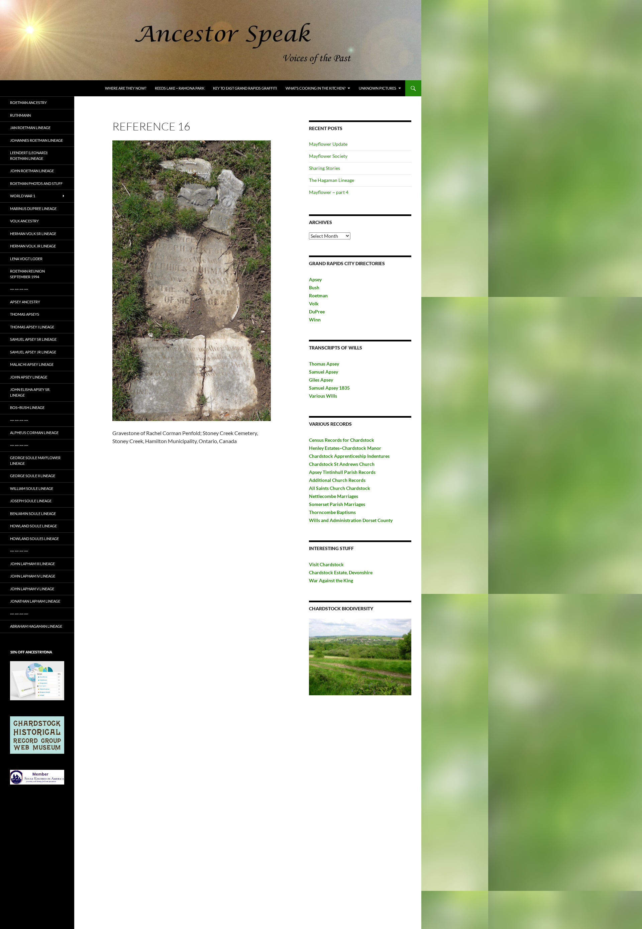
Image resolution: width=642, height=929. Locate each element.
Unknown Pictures (377, 88)
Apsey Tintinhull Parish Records (342, 472)
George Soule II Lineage (32, 476)
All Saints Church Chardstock (339, 488)
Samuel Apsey (323, 372)
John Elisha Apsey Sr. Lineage (30, 392)
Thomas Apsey (324, 364)
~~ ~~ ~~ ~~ (19, 289)
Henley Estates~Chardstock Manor (345, 448)
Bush (314, 287)
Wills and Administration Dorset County (351, 520)
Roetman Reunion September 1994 (27, 274)
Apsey (315, 279)
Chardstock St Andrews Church (341, 464)
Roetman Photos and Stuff (36, 183)
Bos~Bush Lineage (27, 407)
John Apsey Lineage (28, 377)
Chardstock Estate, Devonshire (340, 572)
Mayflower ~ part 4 (328, 192)
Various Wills (323, 396)
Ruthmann (20, 115)
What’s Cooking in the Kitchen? (315, 88)
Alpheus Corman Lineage (34, 432)
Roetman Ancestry (28, 102)
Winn (315, 319)
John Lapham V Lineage (32, 589)
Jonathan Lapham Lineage (35, 601)
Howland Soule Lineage (33, 526)
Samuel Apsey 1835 (329, 388)
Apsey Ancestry (25, 302)
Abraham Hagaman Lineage (36, 626)
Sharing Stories (324, 168)
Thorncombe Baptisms (332, 512)
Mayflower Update (328, 144)
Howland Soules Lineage (34, 538)
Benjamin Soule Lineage (33, 513)
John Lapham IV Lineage (32, 576)
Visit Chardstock (326, 564)
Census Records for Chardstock (341, 440)
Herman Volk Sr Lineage (33, 233)
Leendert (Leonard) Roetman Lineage (28, 155)
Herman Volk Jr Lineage (33, 246)
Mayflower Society (328, 156)
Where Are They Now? (125, 88)
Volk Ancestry (24, 221)
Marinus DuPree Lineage (33, 208)
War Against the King (331, 580)
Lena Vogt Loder (26, 258)
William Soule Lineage (31, 488)
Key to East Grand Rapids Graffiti (245, 88)
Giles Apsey (321, 380)
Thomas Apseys (24, 314)
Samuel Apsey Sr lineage (33, 339)
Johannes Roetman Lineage (36, 140)
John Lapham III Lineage (32, 563)
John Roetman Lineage (32, 171)
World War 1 (22, 196)
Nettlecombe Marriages (333, 496)
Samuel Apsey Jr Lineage (33, 352)
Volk (314, 303)
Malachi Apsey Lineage (32, 364)
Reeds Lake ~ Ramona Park (179, 88)
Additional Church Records (337, 480)
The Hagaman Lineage (331, 180)
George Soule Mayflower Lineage (35, 460)
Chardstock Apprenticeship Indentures (349, 456)
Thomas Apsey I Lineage (32, 327)
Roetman (319, 295)
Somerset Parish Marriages (337, 504)
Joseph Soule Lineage (30, 501)
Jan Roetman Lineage (30, 127)
